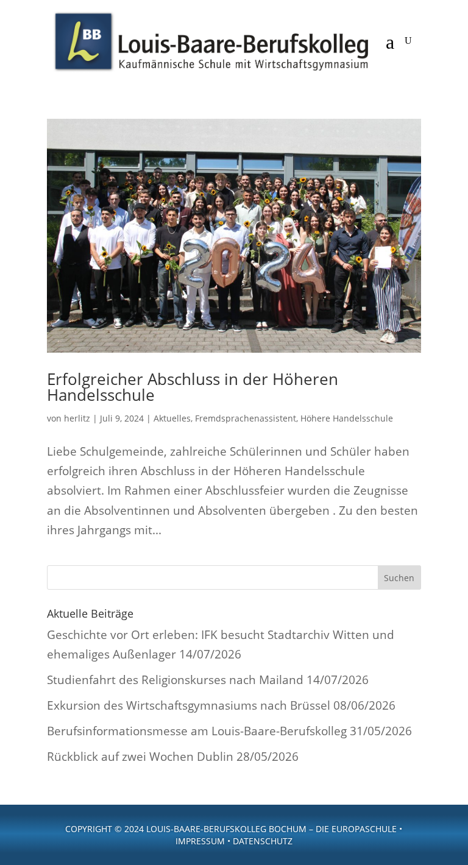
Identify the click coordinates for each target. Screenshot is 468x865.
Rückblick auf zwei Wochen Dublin (140, 756)
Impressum (200, 841)
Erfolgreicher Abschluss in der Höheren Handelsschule (192, 387)
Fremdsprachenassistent (245, 418)
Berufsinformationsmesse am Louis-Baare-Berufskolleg (197, 731)
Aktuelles (172, 418)
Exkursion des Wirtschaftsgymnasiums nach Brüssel (188, 705)
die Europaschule (356, 829)
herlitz (77, 418)
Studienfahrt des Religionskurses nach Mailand (175, 680)
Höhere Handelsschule (346, 418)
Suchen (399, 578)
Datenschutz (262, 841)
